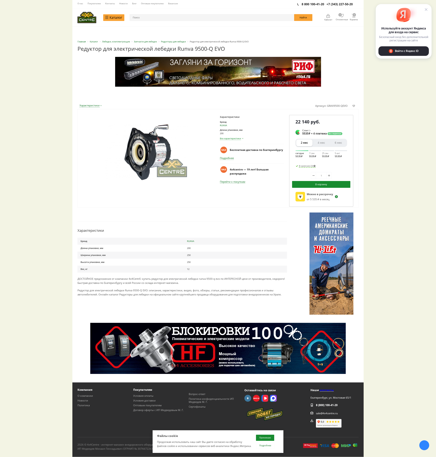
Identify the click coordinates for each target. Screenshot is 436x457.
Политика (83, 405)
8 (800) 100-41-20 (327, 405)
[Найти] (303, 17)
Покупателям (142, 390)
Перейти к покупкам (232, 181)
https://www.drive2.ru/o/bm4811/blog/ (256, 398)
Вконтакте (247, 398)
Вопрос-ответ (197, 394)
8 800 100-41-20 (313, 4)
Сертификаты (197, 406)
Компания (84, 390)
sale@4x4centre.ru (327, 413)
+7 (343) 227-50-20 (339, 4)
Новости (82, 400)
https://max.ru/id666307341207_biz (273, 398)
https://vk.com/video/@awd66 (264, 398)
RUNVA (223, 125)
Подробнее (227, 158)
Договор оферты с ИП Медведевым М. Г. (158, 410)
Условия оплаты (143, 395)
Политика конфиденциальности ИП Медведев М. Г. (211, 400)
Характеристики (90, 105)
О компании (85, 395)
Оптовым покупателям (147, 405)
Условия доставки (144, 400)
